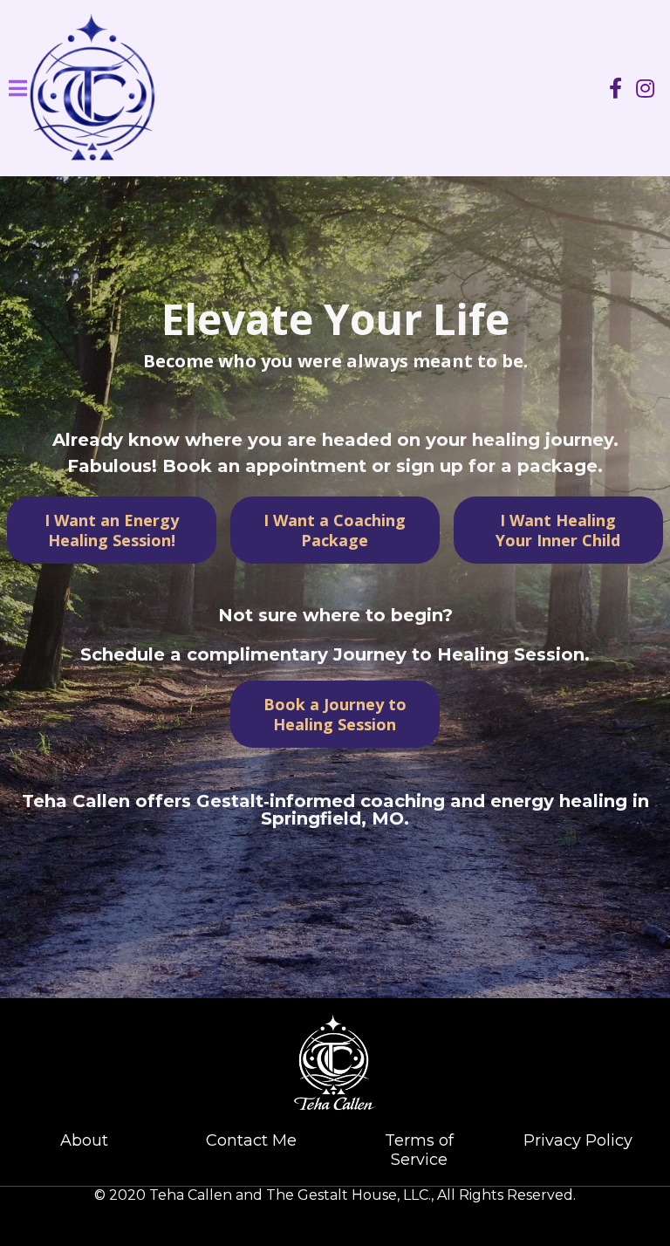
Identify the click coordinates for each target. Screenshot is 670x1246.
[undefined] (615, 88)
